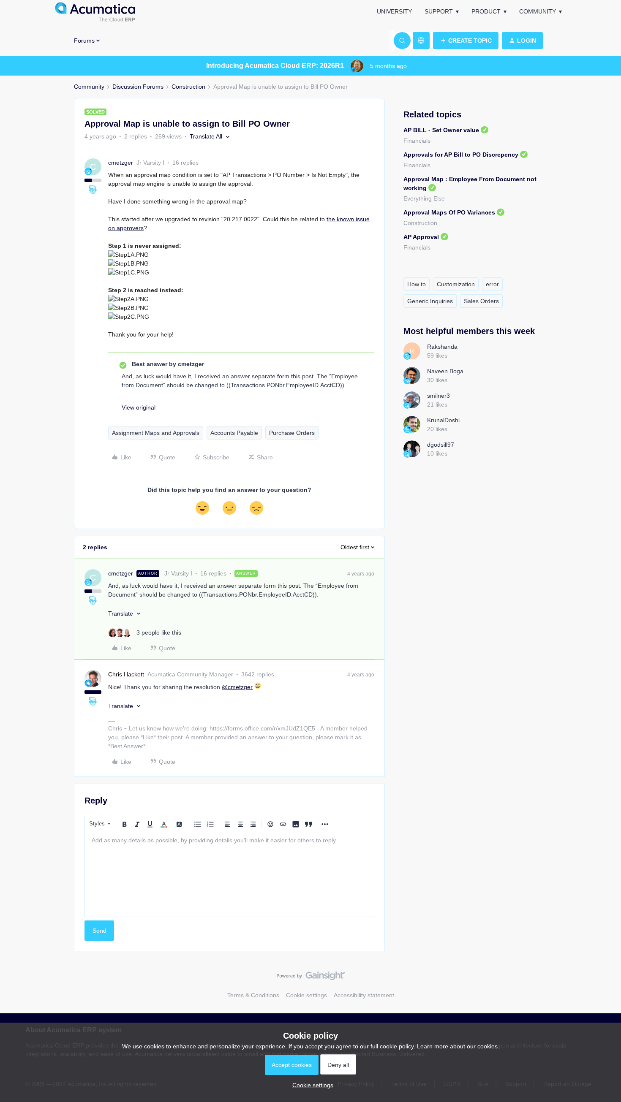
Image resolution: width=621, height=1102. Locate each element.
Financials (416, 140)
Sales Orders (481, 301)
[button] (465, 40)
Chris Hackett (126, 674)
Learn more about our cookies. (458, 1046)
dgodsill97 (440, 444)
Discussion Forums (137, 86)
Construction (188, 86)
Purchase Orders (292, 432)
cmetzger (120, 162)
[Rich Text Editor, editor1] (229, 874)
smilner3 (438, 395)
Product (486, 11)
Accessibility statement (364, 995)
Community (537, 11)
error (492, 284)
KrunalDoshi (443, 420)
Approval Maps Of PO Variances (449, 212)
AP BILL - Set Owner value (441, 130)
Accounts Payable (234, 432)
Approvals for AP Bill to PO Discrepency (460, 154)
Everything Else (424, 198)
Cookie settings (306, 995)
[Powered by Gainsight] (311, 978)
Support (439, 11)
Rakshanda (442, 346)
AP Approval (421, 236)
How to (416, 284)
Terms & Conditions (253, 995)
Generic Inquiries (430, 301)
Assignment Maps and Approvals (155, 432)
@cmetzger (237, 687)
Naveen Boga (445, 371)
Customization (456, 284)
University (394, 11)
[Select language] (421, 40)
